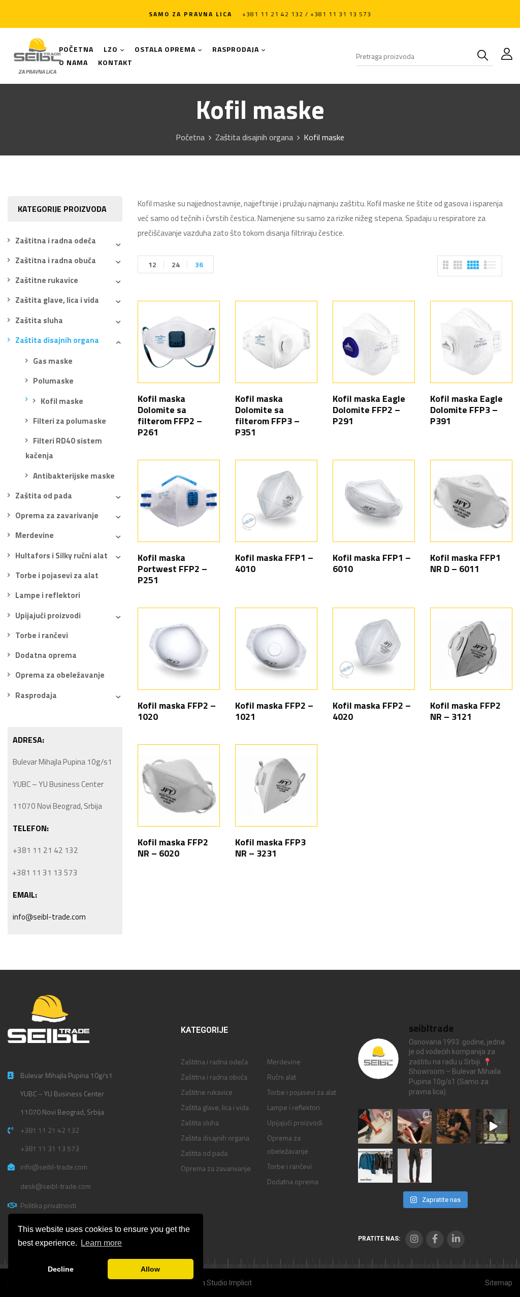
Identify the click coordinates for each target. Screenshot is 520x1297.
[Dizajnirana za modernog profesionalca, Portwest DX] (375, 1166)
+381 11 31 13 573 (49, 1148)
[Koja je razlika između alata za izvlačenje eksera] (375, 1126)
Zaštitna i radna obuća (55, 260)
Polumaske (53, 381)
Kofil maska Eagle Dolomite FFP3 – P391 (466, 410)
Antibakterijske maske (74, 476)
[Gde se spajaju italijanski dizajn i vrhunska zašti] (415, 1166)
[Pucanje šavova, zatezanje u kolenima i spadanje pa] (454, 1126)
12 (152, 264)
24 (176, 264)
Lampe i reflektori (47, 595)
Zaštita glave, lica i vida (57, 300)
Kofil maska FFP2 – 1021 (274, 711)
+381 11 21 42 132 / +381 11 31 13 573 (306, 14)
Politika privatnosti (48, 1205)
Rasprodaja (36, 695)
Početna (190, 137)
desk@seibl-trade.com (55, 1186)
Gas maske (53, 361)
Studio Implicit (229, 1283)
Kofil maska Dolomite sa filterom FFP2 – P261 (170, 415)
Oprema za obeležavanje (60, 675)
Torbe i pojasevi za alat (57, 575)
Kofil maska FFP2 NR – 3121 (465, 711)
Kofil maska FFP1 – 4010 (274, 563)
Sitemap (498, 1283)
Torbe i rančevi (41, 635)
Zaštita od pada (43, 495)
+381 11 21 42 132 (49, 1130)
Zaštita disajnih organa (254, 137)
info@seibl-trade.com (49, 917)
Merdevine (34, 535)
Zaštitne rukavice (46, 280)
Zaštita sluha (39, 320)
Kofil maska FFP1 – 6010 (372, 563)
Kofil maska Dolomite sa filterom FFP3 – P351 (267, 415)
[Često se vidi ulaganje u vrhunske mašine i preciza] (493, 1126)
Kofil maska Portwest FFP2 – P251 (172, 569)
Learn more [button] (101, 1243)
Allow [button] (150, 1269)
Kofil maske (62, 401)
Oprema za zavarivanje (57, 515)
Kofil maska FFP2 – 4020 (372, 711)
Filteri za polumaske (69, 421)
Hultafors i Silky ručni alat (61, 555)
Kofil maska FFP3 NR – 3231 (270, 847)
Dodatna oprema (46, 655)
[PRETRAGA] (485, 56)
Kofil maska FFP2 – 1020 (177, 711)
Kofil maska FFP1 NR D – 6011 (465, 563)
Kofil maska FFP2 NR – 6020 (173, 847)
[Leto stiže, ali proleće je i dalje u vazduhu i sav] (415, 1126)
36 (199, 264)
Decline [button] (61, 1269)
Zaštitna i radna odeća (55, 240)
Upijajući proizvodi (48, 615)
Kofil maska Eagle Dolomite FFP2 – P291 (369, 410)
